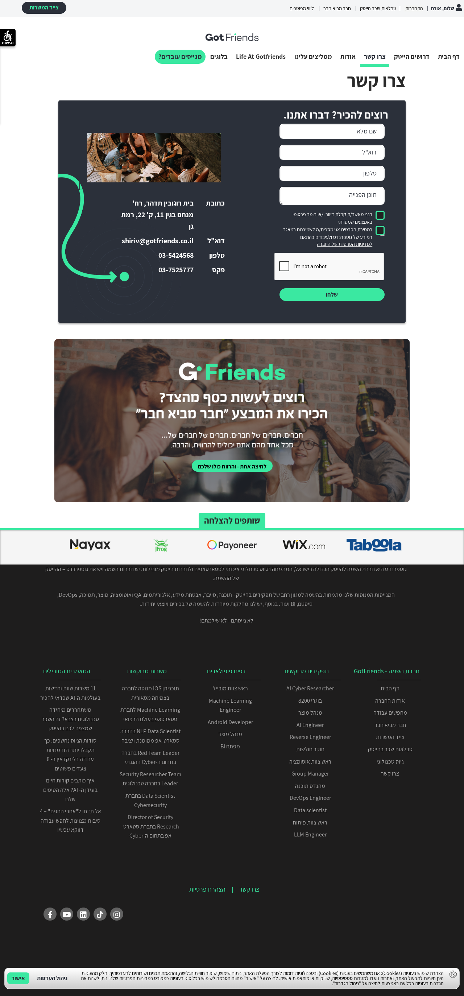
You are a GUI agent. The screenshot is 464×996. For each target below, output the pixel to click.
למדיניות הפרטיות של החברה (344, 244)
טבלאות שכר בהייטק (390, 749)
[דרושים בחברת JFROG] (160, 546)
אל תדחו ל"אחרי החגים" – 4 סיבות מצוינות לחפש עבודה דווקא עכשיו (70, 820)
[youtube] (66, 914)
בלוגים (219, 56)
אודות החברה (390, 700)
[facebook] (50, 914)
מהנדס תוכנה (310, 786)
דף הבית (449, 56)
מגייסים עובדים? (180, 56)
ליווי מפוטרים (302, 8)
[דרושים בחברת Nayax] (89, 546)
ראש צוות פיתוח (310, 822)
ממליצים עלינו (313, 56)
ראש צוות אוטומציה (310, 761)
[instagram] (116, 914)
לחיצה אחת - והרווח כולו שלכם (232, 466)
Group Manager (310, 773)
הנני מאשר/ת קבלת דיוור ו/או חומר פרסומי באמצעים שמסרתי (332, 218)
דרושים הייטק (412, 56)
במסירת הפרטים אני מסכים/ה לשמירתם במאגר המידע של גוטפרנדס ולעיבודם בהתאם (327, 233)
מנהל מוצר (310, 712)
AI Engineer (310, 725)
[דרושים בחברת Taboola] (374, 546)
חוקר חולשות (310, 749)
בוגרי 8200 (310, 700)
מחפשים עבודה (390, 712)
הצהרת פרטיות (207, 889)
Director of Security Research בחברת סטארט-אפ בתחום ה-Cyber (150, 826)
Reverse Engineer (310, 737)
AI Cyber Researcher (310, 688)
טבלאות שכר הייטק (378, 8)
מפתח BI (230, 746)
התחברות (413, 8)
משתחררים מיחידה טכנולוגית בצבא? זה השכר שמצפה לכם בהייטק (70, 719)
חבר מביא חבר (337, 8)
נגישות (8, 43)
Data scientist (310, 810)
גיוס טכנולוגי (390, 761)
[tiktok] (100, 914)
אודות (348, 56)
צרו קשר (375, 56)
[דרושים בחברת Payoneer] (232, 546)
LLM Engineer (310, 834)
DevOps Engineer (310, 798)
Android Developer (230, 722)
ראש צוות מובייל (230, 688)
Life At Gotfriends (261, 56)
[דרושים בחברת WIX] (303, 546)
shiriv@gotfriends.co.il (158, 240)
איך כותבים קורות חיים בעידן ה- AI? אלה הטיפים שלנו (70, 790)
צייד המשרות (44, 7)
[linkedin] (83, 914)
